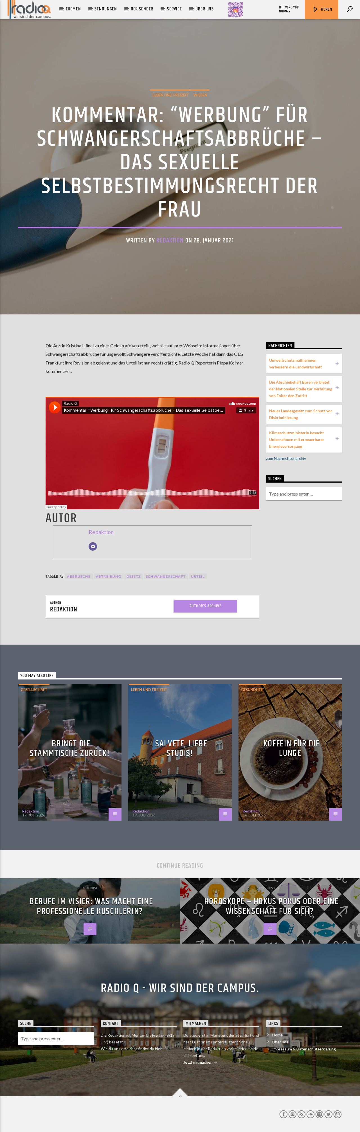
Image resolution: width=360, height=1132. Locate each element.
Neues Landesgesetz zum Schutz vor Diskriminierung (300, 414)
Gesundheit (252, 689)
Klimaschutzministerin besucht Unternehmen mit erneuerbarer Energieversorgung (296, 439)
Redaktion (170, 241)
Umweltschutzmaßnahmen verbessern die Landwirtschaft (295, 363)
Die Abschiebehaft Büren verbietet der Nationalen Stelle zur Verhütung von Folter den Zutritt (300, 389)
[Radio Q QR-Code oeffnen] (235, 9)
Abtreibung (108, 576)
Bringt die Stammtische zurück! (70, 748)
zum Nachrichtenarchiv (286, 458)
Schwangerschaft (166, 576)
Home (277, 1034)
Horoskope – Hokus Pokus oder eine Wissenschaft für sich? (271, 906)
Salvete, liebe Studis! (181, 748)
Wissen (200, 95)
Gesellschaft (34, 689)
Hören (326, 9)
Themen (73, 9)
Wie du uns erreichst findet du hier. (132, 1048)
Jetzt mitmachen (198, 1062)
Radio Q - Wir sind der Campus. (180, 988)
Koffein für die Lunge (291, 748)
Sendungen (105, 9)
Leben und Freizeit (170, 95)
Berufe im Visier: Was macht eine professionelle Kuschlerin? (91, 906)
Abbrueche (79, 576)
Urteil (197, 576)
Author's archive (205, 605)
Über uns (204, 9)
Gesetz (134, 576)
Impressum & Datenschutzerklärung (304, 1049)
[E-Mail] (93, 546)
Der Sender (142, 9)
